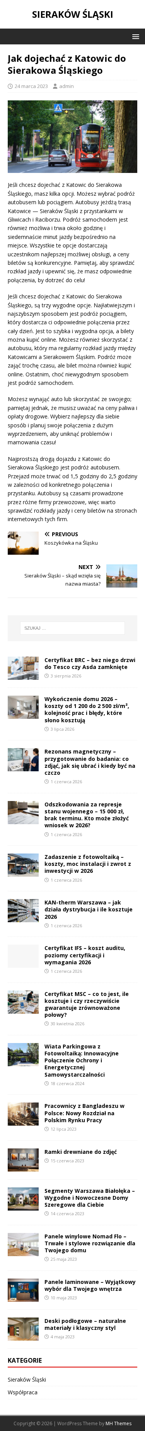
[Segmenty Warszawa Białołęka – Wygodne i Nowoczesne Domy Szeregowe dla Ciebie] (23, 1205)
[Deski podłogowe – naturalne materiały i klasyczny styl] (23, 1336)
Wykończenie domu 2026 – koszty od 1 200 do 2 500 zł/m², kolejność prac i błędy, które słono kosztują (86, 709)
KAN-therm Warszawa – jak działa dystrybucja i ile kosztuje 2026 (88, 909)
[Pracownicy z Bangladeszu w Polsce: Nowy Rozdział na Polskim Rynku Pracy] (23, 1121)
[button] (134, 36)
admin (66, 86)
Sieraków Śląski (27, 1379)
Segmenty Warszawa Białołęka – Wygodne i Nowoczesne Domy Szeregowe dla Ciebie (89, 1197)
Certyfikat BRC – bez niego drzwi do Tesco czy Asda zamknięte (89, 663)
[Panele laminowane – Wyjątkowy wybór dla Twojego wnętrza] (23, 1297)
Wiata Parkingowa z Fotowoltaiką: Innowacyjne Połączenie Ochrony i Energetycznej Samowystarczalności (81, 1060)
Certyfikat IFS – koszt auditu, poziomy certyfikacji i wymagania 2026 (84, 954)
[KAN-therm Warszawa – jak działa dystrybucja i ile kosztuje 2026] (23, 917)
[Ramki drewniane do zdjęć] (23, 1166)
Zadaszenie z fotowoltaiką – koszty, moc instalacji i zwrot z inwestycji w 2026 (87, 863)
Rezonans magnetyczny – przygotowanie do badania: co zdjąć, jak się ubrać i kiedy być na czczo (89, 762)
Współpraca (23, 1392)
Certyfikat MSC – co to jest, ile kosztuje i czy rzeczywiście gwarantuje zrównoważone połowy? (86, 1004)
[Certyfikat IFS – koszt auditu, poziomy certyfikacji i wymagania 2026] (23, 963)
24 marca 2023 (31, 86)
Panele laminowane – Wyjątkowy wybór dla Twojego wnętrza (90, 1285)
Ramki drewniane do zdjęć (80, 1151)
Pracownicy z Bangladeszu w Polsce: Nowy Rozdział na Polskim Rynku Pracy (84, 1112)
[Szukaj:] (72, 628)
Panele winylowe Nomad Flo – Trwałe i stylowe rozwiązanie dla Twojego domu (89, 1243)
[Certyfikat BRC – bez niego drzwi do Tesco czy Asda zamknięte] (23, 675)
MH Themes (118, 1423)
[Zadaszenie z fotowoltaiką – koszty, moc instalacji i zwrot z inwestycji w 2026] (23, 872)
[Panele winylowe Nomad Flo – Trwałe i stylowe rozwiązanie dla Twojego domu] (23, 1251)
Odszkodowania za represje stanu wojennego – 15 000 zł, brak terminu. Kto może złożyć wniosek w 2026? (86, 815)
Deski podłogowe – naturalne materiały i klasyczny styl (85, 1324)
